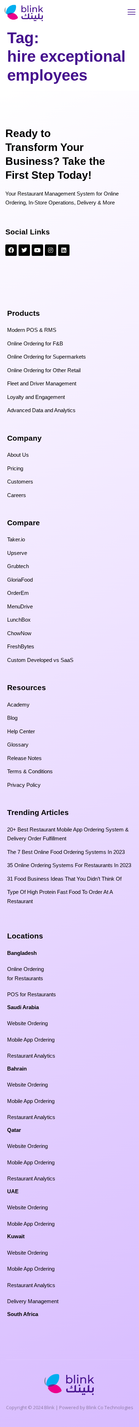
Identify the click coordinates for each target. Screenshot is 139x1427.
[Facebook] (11, 250)
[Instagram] (50, 250)
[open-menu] (131, 13)
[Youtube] (37, 250)
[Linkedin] (64, 250)
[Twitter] (24, 250)
